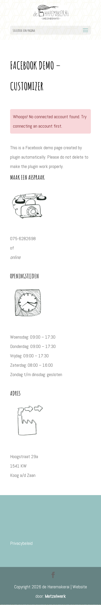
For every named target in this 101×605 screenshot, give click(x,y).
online (15, 257)
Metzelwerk (55, 596)
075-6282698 (23, 238)
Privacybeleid (21, 543)
